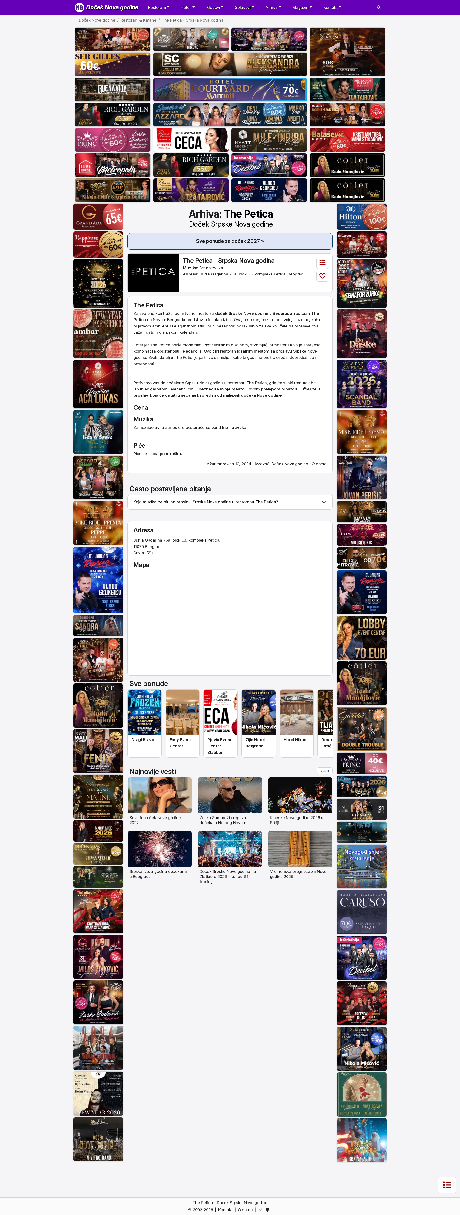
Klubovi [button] (213, 7)
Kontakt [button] (330, 7)
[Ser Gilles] (113, 64)
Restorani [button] (157, 7)
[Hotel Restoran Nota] (98, 830)
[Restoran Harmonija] (269, 164)
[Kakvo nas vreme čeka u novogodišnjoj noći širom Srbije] (300, 848)
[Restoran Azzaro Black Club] (269, 38)
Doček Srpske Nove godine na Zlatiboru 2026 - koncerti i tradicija (228, 876)
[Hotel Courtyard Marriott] (230, 89)
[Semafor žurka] (362, 283)
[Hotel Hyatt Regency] (269, 139)
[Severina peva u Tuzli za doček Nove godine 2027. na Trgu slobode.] (160, 795)
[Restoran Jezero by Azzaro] (230, 114)
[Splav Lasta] (98, 431)
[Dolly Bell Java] (362, 1094)
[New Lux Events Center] (362, 534)
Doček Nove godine (112, 7)
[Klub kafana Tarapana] (98, 625)
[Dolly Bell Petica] (362, 1139)
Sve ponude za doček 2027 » (230, 241)
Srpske (299, 351)
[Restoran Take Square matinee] (98, 796)
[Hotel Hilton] (362, 216)
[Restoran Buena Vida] (113, 89)
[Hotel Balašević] (347, 139)
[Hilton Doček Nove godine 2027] (297, 712)
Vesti (325, 771)
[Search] (379, 7)
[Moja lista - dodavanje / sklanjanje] (322, 276)
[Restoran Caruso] (362, 912)
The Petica (231, 218)
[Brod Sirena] (362, 866)
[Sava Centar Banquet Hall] (230, 64)
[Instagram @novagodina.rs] (261, 1209)
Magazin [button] (301, 7)
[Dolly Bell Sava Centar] (98, 1093)
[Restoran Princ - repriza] (191, 38)
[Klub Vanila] (362, 809)
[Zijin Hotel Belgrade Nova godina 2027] (259, 712)
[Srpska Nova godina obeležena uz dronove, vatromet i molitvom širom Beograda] (160, 848)
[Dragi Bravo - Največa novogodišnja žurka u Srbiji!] (144, 712)
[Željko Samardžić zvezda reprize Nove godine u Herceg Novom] (230, 795)
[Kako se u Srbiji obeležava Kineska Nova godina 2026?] (300, 795)
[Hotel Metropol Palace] (347, 89)
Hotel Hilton (295, 739)
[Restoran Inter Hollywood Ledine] (362, 244)
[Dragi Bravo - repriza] (269, 189)
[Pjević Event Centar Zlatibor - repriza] (191, 189)
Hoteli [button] (186, 7)
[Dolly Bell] (98, 1138)
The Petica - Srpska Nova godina (229, 260)
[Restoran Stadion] (362, 557)
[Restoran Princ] (113, 139)
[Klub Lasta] (98, 523)
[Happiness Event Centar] (98, 244)
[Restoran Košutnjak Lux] (347, 114)
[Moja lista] (322, 263)
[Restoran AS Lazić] (362, 511)
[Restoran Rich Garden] (113, 114)
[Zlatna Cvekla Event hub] (362, 383)
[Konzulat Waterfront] (362, 786)
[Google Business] (268, 1209)
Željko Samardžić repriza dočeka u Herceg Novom (223, 820)
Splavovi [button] (243, 7)
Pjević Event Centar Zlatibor (219, 746)
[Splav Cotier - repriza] (347, 164)
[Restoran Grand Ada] (98, 216)
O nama (319, 463)
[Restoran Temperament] (362, 832)
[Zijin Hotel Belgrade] (362, 1048)
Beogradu (176, 319)
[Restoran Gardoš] (362, 728)
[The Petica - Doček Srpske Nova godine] (153, 272)
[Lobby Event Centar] (362, 637)
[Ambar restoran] (98, 333)
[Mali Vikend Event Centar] (98, 750)
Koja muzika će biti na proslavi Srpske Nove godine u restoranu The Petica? (205, 501)
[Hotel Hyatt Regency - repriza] (98, 383)
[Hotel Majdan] (362, 477)
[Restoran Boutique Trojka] (98, 876)
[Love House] (113, 164)
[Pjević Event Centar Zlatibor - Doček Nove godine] (220, 712)
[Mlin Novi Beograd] (347, 51)
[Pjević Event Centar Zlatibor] (191, 139)
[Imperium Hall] (362, 333)
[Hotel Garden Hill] (113, 38)
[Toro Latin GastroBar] (98, 283)
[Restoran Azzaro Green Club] (98, 477)
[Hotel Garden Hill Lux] (98, 659)
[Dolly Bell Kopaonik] (98, 1047)
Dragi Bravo (143, 739)
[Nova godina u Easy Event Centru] (183, 712)
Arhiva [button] (271, 7)
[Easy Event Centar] (98, 853)
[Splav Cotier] (113, 189)
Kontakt (225, 1209)
